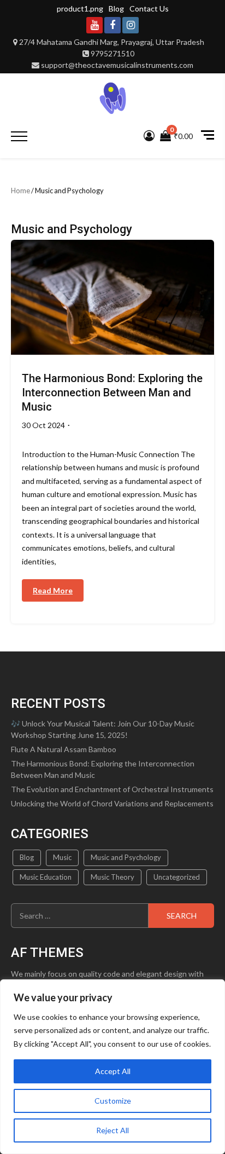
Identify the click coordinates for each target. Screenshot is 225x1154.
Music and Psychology (126, 857)
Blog (116, 8)
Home (20, 190)
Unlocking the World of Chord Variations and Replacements (112, 803)
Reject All (112, 1130)
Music (62, 857)
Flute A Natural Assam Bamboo (63, 749)
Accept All (113, 1071)
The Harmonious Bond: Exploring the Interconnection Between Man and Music (112, 392)
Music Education (46, 877)
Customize (112, 1100)
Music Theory (112, 877)
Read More (53, 590)
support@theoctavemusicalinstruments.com (117, 65)
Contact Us (149, 8)
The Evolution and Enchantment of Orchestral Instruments (112, 789)
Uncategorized (176, 877)
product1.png (80, 8)
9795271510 (112, 53)
